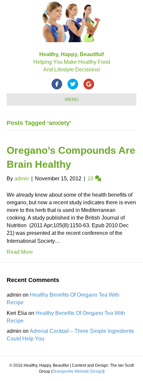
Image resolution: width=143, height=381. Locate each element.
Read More (20, 252)
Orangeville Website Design (78, 371)
